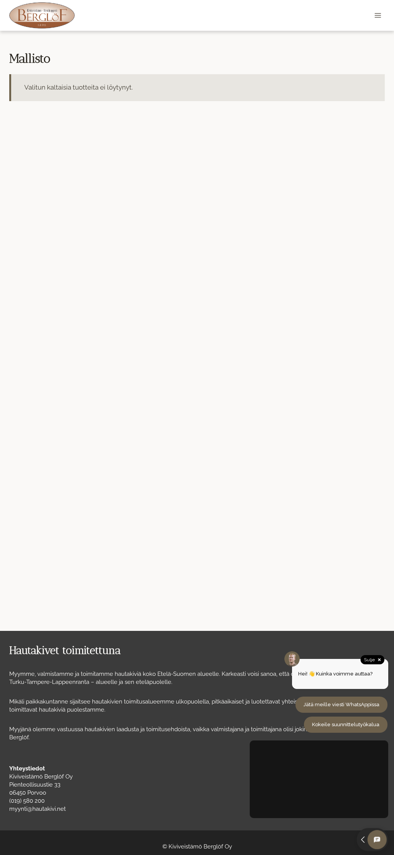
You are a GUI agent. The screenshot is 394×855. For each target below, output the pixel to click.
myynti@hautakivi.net (37, 808)
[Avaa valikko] (378, 15)
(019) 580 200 (27, 800)
